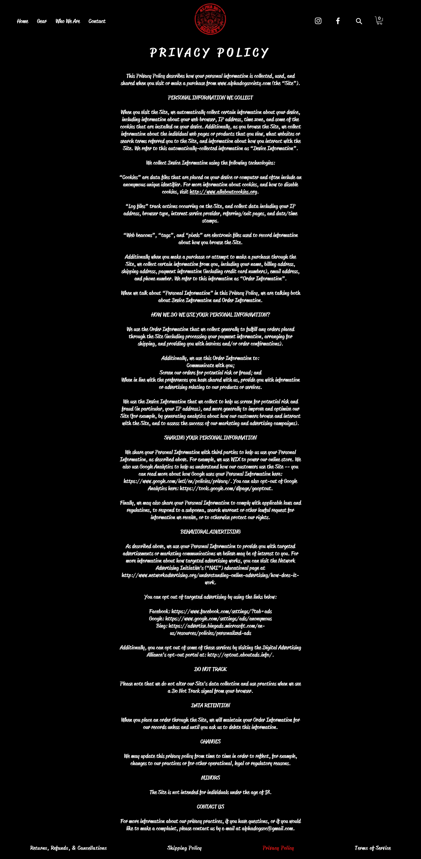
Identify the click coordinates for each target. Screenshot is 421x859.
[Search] (359, 21)
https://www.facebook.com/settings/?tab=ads (221, 611)
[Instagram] (318, 20)
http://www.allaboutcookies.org (223, 191)
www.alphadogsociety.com (244, 83)
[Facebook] (338, 20)
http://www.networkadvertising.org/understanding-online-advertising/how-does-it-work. (210, 579)
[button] (379, 20)
